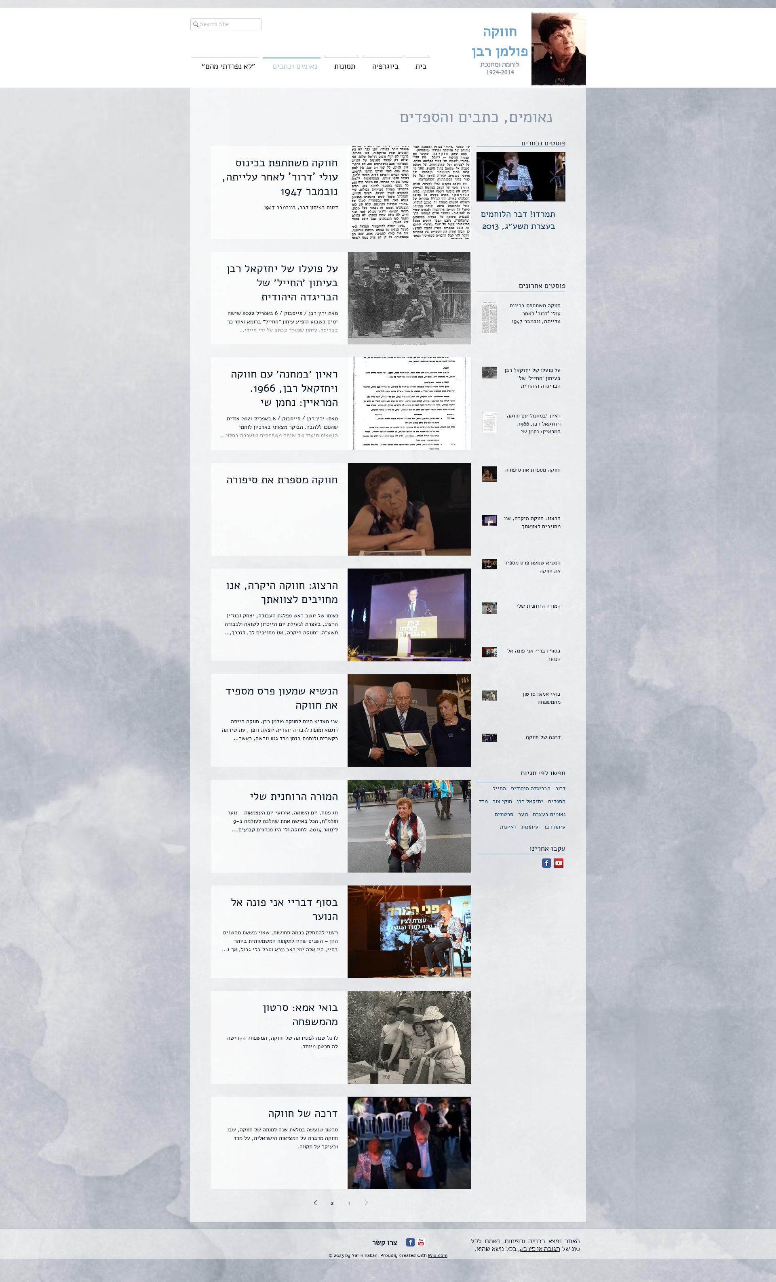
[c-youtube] (421, 1242)
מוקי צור (502, 801)
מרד (483, 801)
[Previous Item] (552, 176)
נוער (523, 814)
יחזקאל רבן (530, 801)
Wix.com (437, 1255)
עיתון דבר (554, 827)
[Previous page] (366, 1203)
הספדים (556, 801)
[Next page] (315, 1203)
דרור (560, 788)
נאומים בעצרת (549, 814)
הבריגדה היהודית (530, 788)
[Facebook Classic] (546, 863)
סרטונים (504, 814)
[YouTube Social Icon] (558, 863)
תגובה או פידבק (540, 1249)
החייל (499, 788)
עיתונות (529, 827)
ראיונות (508, 827)
